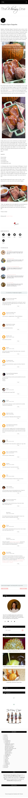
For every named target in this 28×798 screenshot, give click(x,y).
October (6, 742)
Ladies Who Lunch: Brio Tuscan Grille (14, 682)
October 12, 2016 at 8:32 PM (10, 500)
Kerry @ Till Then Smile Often (11, 298)
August (6, 756)
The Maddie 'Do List (9, 745)
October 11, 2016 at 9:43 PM (10, 414)
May (6, 759)
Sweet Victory (9, 250)
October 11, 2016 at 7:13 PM (10, 401)
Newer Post (4, 588)
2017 (5, 737)
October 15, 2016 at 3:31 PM (10, 526)
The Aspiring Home (9, 360)
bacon (20, 775)
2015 (5, 739)
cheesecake (16, 777)
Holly (7, 440)
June (6, 758)
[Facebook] (5, 621)
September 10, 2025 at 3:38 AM (10, 539)
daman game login (20, 559)
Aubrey (7, 388)
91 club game (10, 562)
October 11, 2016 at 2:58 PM (10, 374)
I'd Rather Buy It (8, 751)
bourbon (16, 776)
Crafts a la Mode (9, 486)
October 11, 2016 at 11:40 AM (10, 361)
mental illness (14, 779)
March (6, 761)
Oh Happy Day (7, 754)
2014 (5, 765)
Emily (7, 475)
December (7, 740)
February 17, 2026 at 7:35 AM (10, 553)
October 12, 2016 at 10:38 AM (10, 464)
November (7, 741)
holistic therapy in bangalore (15, 541)
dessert (22, 777)
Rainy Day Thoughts (9, 749)
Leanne (7, 400)
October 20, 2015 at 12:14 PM (10, 299)
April (6, 760)
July (6, 757)
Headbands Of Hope (10, 258)
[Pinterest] (11, 621)
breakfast (22, 776)
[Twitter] (14, 621)
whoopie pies (16, 780)
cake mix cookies (7, 777)
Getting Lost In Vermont (9, 746)
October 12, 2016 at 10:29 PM (10, 513)
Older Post (23, 588)
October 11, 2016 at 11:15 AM (10, 313)
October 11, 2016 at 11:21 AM (10, 325)
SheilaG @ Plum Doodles (10, 324)
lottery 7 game (11, 560)
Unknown (7, 463)
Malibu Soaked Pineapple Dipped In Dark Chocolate (14, 666)
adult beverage (6, 775)
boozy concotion (8, 776)
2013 (5, 766)
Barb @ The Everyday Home (11, 499)
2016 (5, 738)
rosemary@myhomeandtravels (11, 424)
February (7, 763)
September (7, 755)
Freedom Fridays (9, 216)
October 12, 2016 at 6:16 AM (10, 441)
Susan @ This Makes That (11, 312)
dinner (8, 779)
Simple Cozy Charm (9, 413)
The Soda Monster (8, 750)
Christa (7, 525)
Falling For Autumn (8, 752)
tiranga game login (17, 560)
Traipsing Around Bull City (11, 274)
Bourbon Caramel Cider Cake (10, 748)
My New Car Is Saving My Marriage (13, 266)
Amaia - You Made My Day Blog (11, 451)
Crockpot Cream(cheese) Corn (14, 650)
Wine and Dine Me (10, 282)
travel (8, 780)
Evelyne (7, 347)
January (7, 764)
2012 (5, 767)
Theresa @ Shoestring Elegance (12, 373)
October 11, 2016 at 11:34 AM (10, 348)
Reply (18, 306)
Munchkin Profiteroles (9, 747)
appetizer (14, 775)
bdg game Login (5, 560)
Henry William (8, 552)
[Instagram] (8, 621)
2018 (5, 736)
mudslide (20, 779)
